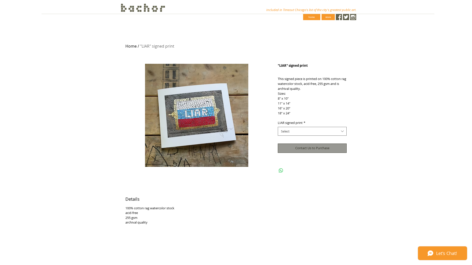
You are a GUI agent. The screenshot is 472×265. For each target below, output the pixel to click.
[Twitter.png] (346, 17)
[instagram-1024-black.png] (353, 17)
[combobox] (312, 131)
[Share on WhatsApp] (281, 170)
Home (131, 46)
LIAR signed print (291, 122)
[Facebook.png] (339, 17)
